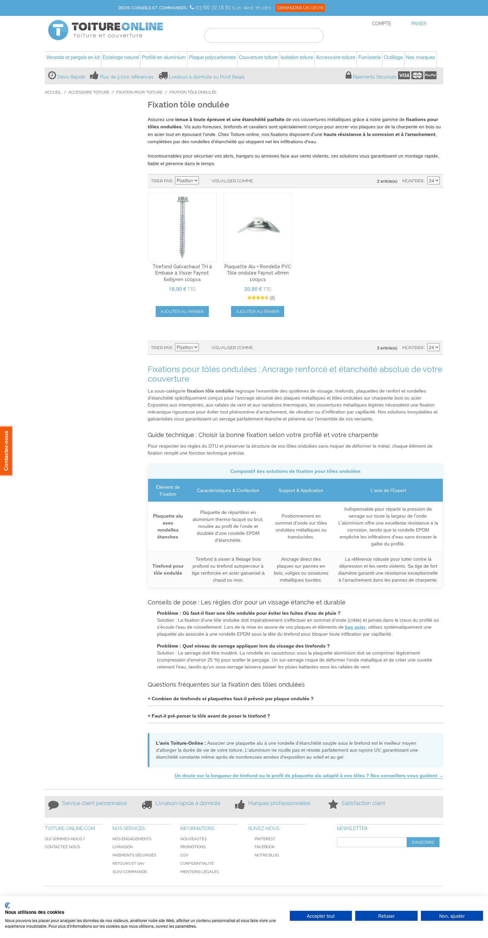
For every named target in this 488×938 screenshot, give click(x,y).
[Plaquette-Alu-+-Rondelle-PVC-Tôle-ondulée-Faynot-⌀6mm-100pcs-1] (257, 227)
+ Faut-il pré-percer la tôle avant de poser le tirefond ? (209, 716)
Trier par (161, 180)
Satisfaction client (363, 803)
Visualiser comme (232, 180)
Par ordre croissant (205, 181)
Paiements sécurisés (134, 855)
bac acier (355, 627)
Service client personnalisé (94, 803)
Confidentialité (197, 863)
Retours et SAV (128, 863)
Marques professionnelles (279, 803)
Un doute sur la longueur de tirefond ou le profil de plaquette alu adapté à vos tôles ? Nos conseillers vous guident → (309, 775)
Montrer (413, 180)
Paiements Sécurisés (375, 77)
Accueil (53, 92)
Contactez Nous (62, 846)
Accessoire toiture (88, 92)
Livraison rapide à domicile (187, 803)
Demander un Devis (300, 7)
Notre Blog (267, 855)
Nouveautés (193, 839)
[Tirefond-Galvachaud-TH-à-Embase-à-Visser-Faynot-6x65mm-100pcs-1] (182, 227)
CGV (184, 855)
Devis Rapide (71, 77)
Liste (272, 181)
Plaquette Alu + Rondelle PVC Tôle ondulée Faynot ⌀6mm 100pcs (257, 273)
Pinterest (265, 839)
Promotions (192, 846)
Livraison (123, 846)
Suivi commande (130, 871)
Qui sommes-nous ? (65, 839)
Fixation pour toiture (139, 92)
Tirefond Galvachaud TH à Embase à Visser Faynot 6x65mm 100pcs (182, 273)
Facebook (265, 846)
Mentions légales (199, 871)
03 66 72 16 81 (214, 7)
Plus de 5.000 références (127, 77)
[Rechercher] (314, 36)
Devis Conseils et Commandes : (153, 7)
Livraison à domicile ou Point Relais (207, 77)
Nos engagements (132, 839)
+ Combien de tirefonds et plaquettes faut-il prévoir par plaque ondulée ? (231, 698)
